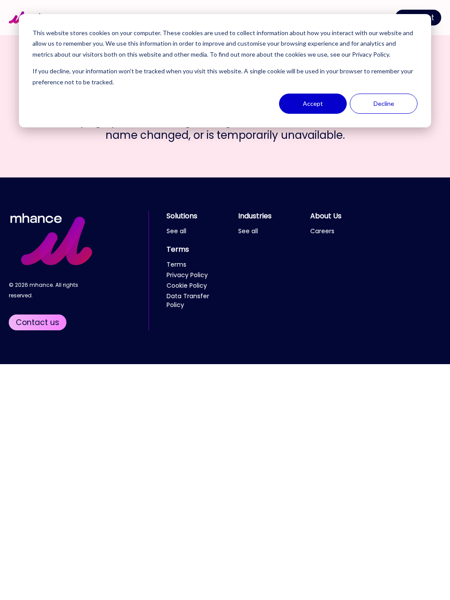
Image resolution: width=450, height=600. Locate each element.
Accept (313, 103)
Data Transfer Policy (188, 300)
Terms (178, 249)
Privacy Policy (370, 54)
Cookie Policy (187, 285)
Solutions (182, 216)
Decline (384, 103)
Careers (322, 231)
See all (176, 231)
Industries (255, 216)
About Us (325, 216)
